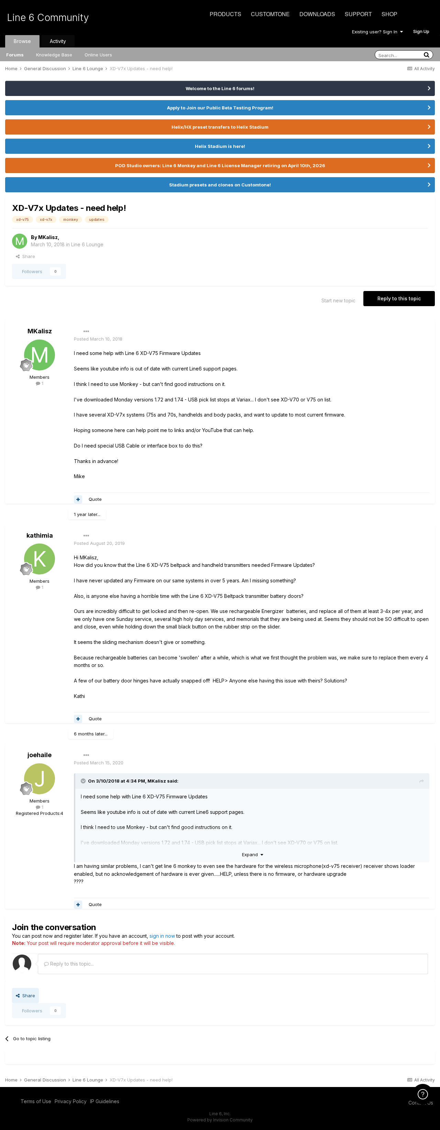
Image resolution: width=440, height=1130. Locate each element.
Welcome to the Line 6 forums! (220, 88)
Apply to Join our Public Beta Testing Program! (220, 107)
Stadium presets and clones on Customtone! (220, 184)
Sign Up (421, 31)
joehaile (40, 754)
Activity (58, 41)
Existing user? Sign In (376, 31)
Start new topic (338, 300)
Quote (95, 499)
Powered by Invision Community (220, 1119)
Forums (15, 54)
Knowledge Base (54, 54)
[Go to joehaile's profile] (39, 778)
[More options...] (86, 331)
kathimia (39, 535)
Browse (22, 41)
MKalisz (48, 237)
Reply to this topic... (71, 964)
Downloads (317, 14)
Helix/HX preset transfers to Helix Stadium (220, 127)
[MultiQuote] (78, 499)
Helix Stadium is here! (220, 146)
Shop (389, 14)
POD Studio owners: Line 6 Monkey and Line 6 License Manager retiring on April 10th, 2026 (220, 165)
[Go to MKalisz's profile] (19, 241)
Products (225, 14)
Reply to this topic (399, 298)
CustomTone (270, 14)
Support (358, 14)
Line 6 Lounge (87, 244)
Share (27, 256)
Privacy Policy (71, 1101)
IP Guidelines (104, 1101)
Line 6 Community (48, 17)
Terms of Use (36, 1101)
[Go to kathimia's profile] (39, 559)
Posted (98, 339)
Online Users (98, 54)
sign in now (162, 936)
